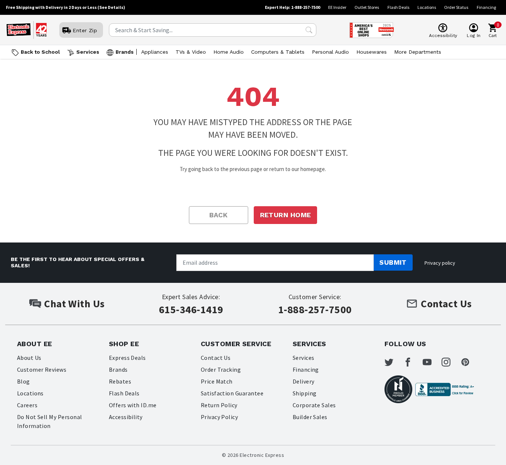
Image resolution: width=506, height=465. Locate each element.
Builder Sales (310, 417)
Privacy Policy (219, 417)
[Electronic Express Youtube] (431, 362)
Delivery (303, 381)
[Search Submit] (308, 30)
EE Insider (337, 7)
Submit (393, 262)
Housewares (371, 52)
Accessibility (126, 417)
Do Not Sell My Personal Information (49, 421)
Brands (125, 52)
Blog (23, 381)
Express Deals (127, 357)
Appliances (154, 52)
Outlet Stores (366, 7)
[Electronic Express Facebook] (412, 362)
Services (87, 52)
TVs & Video (191, 52)
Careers (27, 405)
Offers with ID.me (133, 405)
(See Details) (111, 7)
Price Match (217, 381)
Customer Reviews (42, 369)
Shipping (305, 393)
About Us (29, 357)
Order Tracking (221, 369)
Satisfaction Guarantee (232, 393)
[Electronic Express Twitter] (393, 362)
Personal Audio (330, 52)
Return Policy (219, 405)
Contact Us (216, 357)
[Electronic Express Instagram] (450, 362)
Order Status (456, 7)
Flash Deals (398, 7)
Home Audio (228, 52)
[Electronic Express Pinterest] (470, 362)
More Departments (417, 52)
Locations (426, 7)
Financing (486, 7)
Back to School (40, 52)
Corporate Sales (314, 405)
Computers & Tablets (277, 52)
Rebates (120, 381)
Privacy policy (440, 263)
